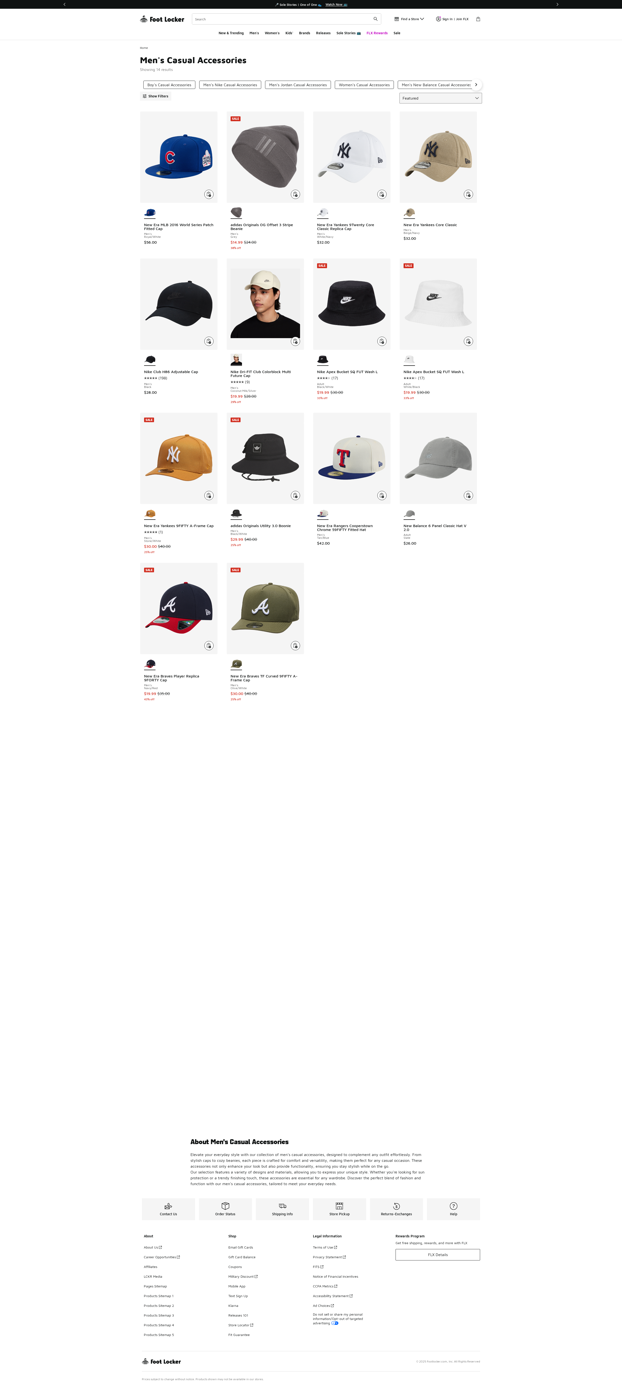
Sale (397, 33)
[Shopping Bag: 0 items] (478, 19)
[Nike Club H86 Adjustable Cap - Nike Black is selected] (150, 360)
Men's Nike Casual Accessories (230, 85)
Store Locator (238, 1325)
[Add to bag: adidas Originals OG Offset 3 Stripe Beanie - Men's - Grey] (295, 194)
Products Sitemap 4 (159, 1325)
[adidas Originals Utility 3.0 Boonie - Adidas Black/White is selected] (236, 514)
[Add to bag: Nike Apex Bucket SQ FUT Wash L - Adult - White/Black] (468, 341)
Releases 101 (238, 1315)
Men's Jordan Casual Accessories (298, 85)
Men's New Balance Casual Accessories (436, 85)
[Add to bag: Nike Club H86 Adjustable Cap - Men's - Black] (209, 341)
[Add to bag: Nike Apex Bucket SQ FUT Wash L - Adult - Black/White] (382, 341)
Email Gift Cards (240, 1247)
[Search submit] (375, 19)
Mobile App (236, 1286)
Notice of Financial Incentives (335, 1276)
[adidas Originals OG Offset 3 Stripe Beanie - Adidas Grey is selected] (236, 213)
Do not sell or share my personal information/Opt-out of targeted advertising (338, 1318)
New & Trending (231, 33)
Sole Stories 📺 (349, 33)
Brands (304, 33)
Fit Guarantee (239, 1335)
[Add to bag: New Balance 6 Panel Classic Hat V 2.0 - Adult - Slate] (468, 495)
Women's (272, 33)
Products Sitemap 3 (159, 1315)
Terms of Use (323, 1247)
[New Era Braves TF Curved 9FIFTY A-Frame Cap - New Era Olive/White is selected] (236, 664)
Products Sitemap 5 (159, 1335)
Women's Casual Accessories (364, 85)
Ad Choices (321, 1305)
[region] (311, 4)
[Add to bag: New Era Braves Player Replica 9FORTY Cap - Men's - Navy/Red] (209, 645)
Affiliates (150, 1267)
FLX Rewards (377, 33)
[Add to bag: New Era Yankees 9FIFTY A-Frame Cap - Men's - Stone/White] (209, 495)
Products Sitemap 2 (159, 1305)
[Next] (557, 4)
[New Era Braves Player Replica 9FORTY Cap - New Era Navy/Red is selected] (150, 664)
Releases (323, 33)
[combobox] (286, 19)
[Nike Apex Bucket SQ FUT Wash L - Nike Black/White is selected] (322, 360)
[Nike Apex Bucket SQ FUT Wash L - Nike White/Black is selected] (409, 360)
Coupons (235, 1267)
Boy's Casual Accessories (169, 85)
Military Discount (241, 1276)
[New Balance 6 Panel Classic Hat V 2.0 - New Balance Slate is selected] (409, 514)
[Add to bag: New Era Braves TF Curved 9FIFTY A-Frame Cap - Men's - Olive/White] (295, 645)
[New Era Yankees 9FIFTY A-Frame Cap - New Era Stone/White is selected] (150, 514)
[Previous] (64, 4)
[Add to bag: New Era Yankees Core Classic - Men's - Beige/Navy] (468, 194)
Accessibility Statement (331, 1296)
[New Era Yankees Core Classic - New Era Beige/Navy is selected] (409, 213)
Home (144, 48)
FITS (316, 1267)
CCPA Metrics (323, 1286)
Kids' (289, 33)
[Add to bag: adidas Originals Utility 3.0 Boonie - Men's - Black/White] (295, 495)
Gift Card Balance (242, 1257)
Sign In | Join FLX (455, 19)
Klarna (233, 1305)
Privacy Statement (327, 1257)
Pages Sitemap (155, 1286)
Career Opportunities (160, 1257)
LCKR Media (153, 1276)
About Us (151, 1247)
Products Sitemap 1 (158, 1296)
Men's (254, 33)
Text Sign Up (238, 1296)
